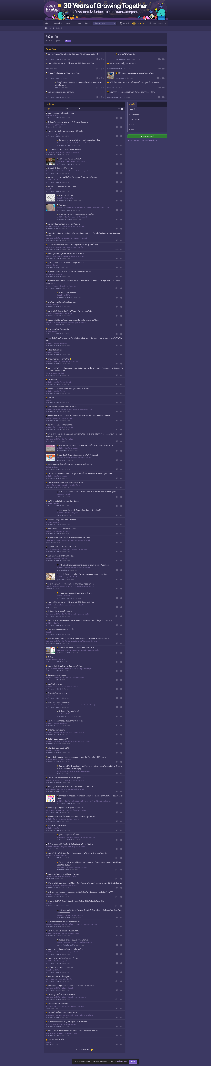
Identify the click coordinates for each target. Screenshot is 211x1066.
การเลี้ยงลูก (64, 134)
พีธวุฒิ (58, 773)
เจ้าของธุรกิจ (56, 418)
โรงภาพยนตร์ (66, 1024)
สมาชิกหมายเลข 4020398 (114, 68)
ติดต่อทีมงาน (153, 140)
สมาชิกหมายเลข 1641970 (53, 420)
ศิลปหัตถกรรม (61, 143)
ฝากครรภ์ (56, 678)
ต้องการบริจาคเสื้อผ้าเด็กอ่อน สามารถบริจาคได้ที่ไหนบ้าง (70, 465)
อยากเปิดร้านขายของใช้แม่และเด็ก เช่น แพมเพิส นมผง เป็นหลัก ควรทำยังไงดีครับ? (79, 416)
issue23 (48, 1044)
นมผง (47, 705)
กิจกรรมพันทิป (61, 867)
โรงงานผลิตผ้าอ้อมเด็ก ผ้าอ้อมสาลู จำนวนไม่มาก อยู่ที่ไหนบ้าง (71, 817)
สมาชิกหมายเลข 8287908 (64, 219)
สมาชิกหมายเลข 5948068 (53, 782)
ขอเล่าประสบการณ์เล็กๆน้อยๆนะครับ (62, 113)
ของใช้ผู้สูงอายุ (50, 125)
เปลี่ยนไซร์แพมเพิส (55, 350)
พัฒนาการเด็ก (50, 171)
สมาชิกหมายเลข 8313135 (53, 191)
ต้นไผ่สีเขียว (110, 87)
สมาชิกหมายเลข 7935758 (64, 164)
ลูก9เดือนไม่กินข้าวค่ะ (56, 730)
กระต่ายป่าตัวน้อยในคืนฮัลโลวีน (66, 945)
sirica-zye (60, 515)
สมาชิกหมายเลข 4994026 (53, 981)
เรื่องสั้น (55, 759)
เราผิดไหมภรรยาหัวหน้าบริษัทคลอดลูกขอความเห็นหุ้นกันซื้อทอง (73, 245)
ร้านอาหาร (56, 286)
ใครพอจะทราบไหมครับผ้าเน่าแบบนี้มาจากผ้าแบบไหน (79, 140)
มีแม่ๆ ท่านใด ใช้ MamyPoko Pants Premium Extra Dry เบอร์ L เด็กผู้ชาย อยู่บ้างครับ (80, 620)
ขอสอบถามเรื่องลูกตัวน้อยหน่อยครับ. (62, 529)
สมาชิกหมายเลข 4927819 (53, 858)
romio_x (57, 87)
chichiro (59, 497)
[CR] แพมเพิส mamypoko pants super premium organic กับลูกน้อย (84, 565)
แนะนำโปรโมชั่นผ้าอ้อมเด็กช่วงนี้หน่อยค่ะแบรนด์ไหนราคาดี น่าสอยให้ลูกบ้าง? (78, 853)
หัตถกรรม (81, 143)
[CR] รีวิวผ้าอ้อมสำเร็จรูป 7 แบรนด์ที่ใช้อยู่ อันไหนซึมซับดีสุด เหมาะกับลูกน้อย (88, 492)
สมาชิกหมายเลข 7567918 (53, 354)
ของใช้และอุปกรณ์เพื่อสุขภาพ (88, 641)
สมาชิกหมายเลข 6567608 (53, 616)
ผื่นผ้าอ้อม (63, 205)
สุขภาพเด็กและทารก (51, 152)
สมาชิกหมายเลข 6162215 (53, 441)
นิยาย (78, 161)
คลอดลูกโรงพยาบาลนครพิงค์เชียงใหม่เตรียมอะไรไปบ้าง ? (70, 787)
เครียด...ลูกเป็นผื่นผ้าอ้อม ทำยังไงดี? (61, 995)
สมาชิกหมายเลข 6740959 (53, 551)
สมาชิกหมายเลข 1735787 (64, 1054)
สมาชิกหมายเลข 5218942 (64, 803)
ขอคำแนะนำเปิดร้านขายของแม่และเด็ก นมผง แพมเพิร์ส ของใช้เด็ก (74, 1031)
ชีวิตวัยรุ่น (55, 116)
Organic (74, 915)
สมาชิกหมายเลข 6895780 (53, 325)
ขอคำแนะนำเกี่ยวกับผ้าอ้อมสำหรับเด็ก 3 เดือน (65, 949)
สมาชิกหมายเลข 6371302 (53, 680)
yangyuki (48, 849)
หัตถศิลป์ (75, 143)
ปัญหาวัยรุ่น (56, 304)
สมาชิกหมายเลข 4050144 (64, 653)
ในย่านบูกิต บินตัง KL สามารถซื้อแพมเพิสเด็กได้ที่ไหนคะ (69, 272)
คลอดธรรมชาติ (50, 789)
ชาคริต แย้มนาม (72, 885)
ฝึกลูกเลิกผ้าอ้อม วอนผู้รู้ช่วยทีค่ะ (60, 168)
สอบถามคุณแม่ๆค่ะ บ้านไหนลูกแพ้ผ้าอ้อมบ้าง (65, 808)
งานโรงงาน (49, 586)
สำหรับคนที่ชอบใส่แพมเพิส (58, 329)
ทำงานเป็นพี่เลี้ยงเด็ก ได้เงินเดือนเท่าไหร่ (63, 1013)
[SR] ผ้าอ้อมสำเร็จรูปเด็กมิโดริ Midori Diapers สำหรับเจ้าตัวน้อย (83, 574)
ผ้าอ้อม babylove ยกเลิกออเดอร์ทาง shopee (75, 593)
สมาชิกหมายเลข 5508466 (53, 926)
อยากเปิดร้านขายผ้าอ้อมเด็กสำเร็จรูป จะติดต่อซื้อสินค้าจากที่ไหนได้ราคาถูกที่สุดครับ (80, 474)
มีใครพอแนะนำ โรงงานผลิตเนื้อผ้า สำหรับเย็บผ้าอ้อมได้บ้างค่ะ (71, 584)
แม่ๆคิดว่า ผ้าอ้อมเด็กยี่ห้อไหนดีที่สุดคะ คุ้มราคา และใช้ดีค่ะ (132, 92)
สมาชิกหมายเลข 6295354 (53, 707)
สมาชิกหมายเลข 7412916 (53, 402)
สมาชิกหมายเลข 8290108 (53, 154)
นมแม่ (47, 549)
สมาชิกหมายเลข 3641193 (53, 228)
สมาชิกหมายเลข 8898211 (53, 118)
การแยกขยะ (63, 226)
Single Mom (66, 549)
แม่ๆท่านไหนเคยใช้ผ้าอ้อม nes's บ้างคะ (63, 958)
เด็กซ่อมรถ (49, 127)
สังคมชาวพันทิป (68, 198)
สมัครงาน (144, 140)
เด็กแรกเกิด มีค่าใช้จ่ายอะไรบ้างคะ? (62, 547)
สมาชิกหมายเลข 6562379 (53, 375)
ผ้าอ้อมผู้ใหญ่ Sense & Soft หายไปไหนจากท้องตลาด (68, 122)
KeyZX (48, 1008)
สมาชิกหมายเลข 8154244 (53, 258)
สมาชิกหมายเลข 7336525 (53, 429)
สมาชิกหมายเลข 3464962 (53, 999)
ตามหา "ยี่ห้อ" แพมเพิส (126, 54)
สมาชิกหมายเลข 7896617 (53, 267)
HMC (47, 68)
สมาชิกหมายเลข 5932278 (53, 307)
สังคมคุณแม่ (56, 134)
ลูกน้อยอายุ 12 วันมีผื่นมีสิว (69, 835)
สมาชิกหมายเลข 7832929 (53, 240)
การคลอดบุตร (77, 238)
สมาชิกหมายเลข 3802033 (53, 487)
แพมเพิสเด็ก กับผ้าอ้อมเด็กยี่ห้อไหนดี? (62, 407)
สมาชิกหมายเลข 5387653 (53, 990)
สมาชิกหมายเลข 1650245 (53, 560)
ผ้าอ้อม (50, 657)
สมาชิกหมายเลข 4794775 (53, 59)
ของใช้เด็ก (49, 134)
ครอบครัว (73, 217)
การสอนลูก (49, 286)
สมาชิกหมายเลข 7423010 (53, 393)
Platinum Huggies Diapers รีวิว (70, 1049)
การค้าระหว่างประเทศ (64, 1006)
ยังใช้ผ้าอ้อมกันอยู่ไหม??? (58, 739)
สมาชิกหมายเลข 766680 (53, 906)
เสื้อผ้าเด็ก (55, 265)
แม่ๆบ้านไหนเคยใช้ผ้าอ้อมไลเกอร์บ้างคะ (63, 931)
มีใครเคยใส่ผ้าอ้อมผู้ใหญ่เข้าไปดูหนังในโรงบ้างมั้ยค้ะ (68, 1022)
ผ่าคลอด (57, 256)
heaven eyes (120, 78)
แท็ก (50, 28)
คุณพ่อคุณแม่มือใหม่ (66, 238)
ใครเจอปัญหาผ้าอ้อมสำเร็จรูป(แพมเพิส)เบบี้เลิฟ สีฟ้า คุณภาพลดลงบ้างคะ (87, 446)
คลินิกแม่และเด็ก (82, 549)
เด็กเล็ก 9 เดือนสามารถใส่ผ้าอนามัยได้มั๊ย (63, 874)
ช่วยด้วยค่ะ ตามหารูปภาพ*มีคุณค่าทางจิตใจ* (76, 214)
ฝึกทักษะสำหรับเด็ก (74, 171)
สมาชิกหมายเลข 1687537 (64, 598)
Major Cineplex (57, 1024)
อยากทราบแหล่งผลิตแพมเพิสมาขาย (62, 186)
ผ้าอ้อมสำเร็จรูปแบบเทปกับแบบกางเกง (62, 520)
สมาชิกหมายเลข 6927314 (53, 173)
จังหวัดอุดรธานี (50, 256)
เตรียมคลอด (52, 380)
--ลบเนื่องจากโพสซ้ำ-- (56, 1040)
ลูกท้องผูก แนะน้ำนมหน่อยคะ (59, 702)
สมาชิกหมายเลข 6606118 (53, 478)
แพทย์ (107, 207)
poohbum (49, 588)
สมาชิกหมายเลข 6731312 (114, 97)
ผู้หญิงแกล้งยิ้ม (61, 579)
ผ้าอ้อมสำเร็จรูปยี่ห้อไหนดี (69, 711)
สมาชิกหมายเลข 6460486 (53, 533)
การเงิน (64, 247)
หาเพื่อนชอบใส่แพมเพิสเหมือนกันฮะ (62, 302)
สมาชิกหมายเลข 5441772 (53, 812)
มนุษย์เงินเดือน (50, 247)
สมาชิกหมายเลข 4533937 (53, 469)
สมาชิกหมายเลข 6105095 (53, 744)
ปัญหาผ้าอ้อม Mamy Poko (58, 693)
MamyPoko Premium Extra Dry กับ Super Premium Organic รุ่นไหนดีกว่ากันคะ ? (78, 639)
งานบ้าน (48, 876)
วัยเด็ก (79, 217)
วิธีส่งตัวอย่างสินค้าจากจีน (58, 1004)
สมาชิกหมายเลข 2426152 (53, 689)
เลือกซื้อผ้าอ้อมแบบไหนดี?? (58, 748)
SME (55, 1006)
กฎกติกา (129, 140)
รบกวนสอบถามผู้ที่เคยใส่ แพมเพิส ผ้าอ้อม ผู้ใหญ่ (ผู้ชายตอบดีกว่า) (73, 54)
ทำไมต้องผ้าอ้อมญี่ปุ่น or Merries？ (122, 63)
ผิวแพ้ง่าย (89, 207)
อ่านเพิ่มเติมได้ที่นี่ (121, 1061)
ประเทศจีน (74, 1006)
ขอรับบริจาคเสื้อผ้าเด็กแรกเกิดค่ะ (60, 425)
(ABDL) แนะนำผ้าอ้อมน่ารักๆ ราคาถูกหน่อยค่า (66, 263)
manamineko (50, 879)
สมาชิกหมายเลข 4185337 (64, 145)
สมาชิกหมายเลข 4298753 (53, 821)
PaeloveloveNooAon (63, 451)
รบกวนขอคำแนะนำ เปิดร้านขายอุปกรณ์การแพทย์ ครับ (69, 538)
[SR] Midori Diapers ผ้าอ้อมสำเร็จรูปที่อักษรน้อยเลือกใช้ (80, 510)
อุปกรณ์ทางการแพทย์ (68, 540)
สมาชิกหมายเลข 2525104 (53, 1026)
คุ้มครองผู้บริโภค (61, 771)
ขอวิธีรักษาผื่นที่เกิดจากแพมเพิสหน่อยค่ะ (63, 501)
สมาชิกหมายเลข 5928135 (53, 753)
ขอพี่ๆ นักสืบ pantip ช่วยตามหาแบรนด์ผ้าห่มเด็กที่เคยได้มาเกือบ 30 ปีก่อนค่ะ (77, 757)
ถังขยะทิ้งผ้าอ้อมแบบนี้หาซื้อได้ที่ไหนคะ (74, 940)
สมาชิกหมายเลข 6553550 (53, 97)
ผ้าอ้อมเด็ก (49, 116)
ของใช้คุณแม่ (74, 942)
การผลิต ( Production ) (66, 586)
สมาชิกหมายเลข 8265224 (53, 136)
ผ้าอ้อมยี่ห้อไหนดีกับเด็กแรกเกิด (60, 611)
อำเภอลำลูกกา (68, 1033)
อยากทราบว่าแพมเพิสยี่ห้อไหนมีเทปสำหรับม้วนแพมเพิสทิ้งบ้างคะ (73, 177)
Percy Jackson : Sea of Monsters (66, 161)
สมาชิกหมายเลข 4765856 (53, 897)
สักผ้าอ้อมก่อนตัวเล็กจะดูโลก (59, 976)
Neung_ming (61, 460)
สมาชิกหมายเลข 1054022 (64, 917)
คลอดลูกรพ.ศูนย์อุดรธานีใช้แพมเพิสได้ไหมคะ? (66, 254)
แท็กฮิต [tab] (132, 104)
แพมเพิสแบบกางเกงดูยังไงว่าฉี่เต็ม (61, 92)
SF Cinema (49, 1024)
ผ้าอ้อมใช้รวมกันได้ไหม (57, 826)
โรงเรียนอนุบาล (87, 669)
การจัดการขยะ (72, 226)
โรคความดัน (49, 540)
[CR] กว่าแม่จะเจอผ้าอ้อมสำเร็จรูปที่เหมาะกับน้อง (136, 73)
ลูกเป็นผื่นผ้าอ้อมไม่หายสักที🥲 (60, 359)
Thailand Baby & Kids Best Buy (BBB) (82, 801)
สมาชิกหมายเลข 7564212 (53, 363)
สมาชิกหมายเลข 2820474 (53, 345)
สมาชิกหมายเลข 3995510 (53, 1017)
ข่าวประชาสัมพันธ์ (147, 136)
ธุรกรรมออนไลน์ (85, 771)
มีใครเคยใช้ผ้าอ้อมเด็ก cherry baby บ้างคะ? (64, 922)
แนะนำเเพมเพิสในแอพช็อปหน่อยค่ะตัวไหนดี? (65, 131)
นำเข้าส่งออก (49, 1006)
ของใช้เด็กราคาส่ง (55, 684)
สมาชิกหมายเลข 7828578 (53, 276)
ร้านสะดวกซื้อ (50, 485)
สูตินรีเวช (81, 732)
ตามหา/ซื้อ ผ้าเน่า (66, 195)
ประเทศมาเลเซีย (50, 274)
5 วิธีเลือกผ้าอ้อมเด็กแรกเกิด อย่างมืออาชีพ (64, 150)
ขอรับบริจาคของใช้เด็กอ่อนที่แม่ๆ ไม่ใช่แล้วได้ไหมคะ (68, 389)
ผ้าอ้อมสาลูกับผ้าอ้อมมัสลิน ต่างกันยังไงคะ (64, 73)
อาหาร (76, 286)
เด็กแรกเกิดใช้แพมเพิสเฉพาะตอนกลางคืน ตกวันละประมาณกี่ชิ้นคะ (74, 320)
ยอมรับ (133, 1061)
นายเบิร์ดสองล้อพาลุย (63, 570)
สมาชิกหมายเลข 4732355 (53, 734)
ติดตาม (68, 41)
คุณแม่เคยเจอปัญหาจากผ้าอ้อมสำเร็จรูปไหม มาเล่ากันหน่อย (71, 986)
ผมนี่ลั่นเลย (49, 542)
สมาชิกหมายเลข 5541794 (53, 888)
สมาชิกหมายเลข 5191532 (64, 716)
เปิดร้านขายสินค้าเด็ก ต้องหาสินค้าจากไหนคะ (65, 483)
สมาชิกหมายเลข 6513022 (53, 625)
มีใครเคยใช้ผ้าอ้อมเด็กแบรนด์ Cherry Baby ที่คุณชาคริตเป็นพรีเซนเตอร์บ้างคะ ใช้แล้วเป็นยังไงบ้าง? (85, 883)
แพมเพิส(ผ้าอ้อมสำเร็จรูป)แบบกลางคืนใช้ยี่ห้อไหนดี (78, 455)
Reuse (73, 876)
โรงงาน (48, 373)
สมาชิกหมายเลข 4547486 (64, 840)
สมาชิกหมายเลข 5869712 (53, 791)
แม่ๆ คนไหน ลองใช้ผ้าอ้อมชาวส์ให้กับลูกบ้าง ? (66, 778)
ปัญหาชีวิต (58, 247)
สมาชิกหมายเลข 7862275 (64, 210)
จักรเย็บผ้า (88, 143)
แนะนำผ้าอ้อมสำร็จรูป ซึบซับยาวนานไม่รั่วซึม (65, 721)
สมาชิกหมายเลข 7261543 (53, 411)
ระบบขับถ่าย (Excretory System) (85, 705)
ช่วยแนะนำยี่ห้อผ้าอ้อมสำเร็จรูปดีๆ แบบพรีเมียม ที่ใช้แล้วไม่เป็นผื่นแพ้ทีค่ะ (76, 901)
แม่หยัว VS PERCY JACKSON (70, 159)
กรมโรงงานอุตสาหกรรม (81, 586)
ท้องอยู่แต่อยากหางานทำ (57, 675)
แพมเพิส (51, 398)
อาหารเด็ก (76, 687)
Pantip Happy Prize (63, 869)
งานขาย (63, 418)
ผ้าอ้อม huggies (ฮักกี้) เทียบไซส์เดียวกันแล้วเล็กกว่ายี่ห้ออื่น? (71, 844)
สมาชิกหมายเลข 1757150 (53, 762)
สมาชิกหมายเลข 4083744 (53, 698)
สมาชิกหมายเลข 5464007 (53, 954)
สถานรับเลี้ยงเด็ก (88, 1015)
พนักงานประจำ (71, 247)
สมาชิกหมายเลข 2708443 (53, 524)
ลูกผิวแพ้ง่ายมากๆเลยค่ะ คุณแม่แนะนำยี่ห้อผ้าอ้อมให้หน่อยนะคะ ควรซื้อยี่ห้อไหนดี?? (80, 892)
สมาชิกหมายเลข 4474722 (53, 249)
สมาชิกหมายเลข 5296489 (53, 935)
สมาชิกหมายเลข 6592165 (53, 384)
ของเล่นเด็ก (84, 217)
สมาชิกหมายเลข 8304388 (64, 200)
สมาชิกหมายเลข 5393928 (53, 830)
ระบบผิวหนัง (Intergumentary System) (75, 207)
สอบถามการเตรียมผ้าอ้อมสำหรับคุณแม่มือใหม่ (77, 648)
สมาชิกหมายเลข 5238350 (53, 1035)
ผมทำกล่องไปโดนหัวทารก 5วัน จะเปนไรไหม (65, 666)
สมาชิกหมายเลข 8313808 (53, 182)
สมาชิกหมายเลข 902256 (53, 78)
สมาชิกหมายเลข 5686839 (53, 671)
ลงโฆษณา (137, 140)
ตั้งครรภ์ (68, 382)
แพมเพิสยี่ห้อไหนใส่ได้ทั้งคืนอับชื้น (61, 556)
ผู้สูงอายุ (57, 125)
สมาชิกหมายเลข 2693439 (53, 643)
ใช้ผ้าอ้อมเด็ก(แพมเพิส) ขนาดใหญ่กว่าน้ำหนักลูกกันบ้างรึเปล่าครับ (134, 82)
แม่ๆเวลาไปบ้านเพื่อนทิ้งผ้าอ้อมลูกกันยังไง (64, 224)
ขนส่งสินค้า (61, 373)
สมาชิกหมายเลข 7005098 (53, 506)
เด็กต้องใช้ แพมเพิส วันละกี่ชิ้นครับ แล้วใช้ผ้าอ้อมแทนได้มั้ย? (71, 63)
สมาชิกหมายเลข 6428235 (53, 662)
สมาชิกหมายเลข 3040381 (53, 288)
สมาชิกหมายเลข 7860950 (123, 59)
